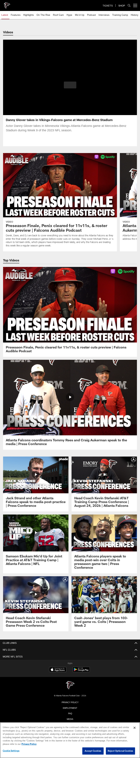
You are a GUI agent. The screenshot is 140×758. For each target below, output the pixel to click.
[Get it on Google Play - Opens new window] (81, 671)
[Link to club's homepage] (7, 4)
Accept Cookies (93, 751)
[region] (70, 740)
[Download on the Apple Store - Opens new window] (58, 670)
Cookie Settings (11, 750)
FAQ (70, 713)
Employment (70, 708)
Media (70, 719)
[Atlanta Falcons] (70, 685)
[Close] (134, 728)
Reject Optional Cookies (120, 751)
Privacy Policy (70, 702)
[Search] (129, 5)
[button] (70, 85)
